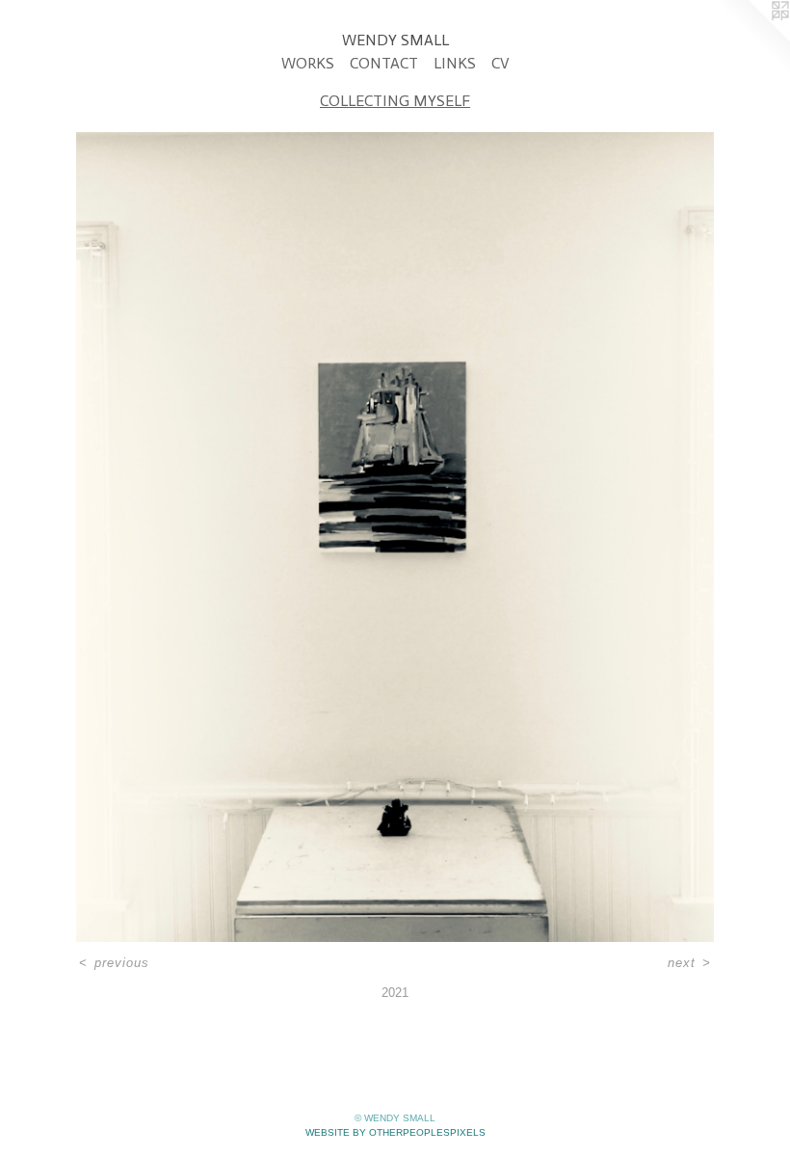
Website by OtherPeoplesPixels (395, 1132)
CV (500, 63)
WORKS (307, 63)
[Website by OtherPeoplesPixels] (751, 38)
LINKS (455, 63)
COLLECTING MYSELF (395, 101)
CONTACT (384, 63)
